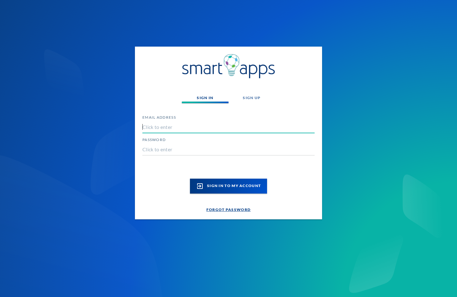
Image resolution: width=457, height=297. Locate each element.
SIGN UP (252, 97)
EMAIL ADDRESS (159, 117)
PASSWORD (154, 139)
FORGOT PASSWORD (228, 209)
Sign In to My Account (228, 186)
